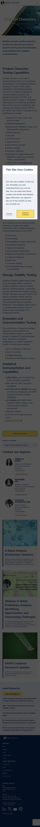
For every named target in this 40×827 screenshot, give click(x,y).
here (8, 197)
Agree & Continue (25, 214)
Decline (9, 214)
